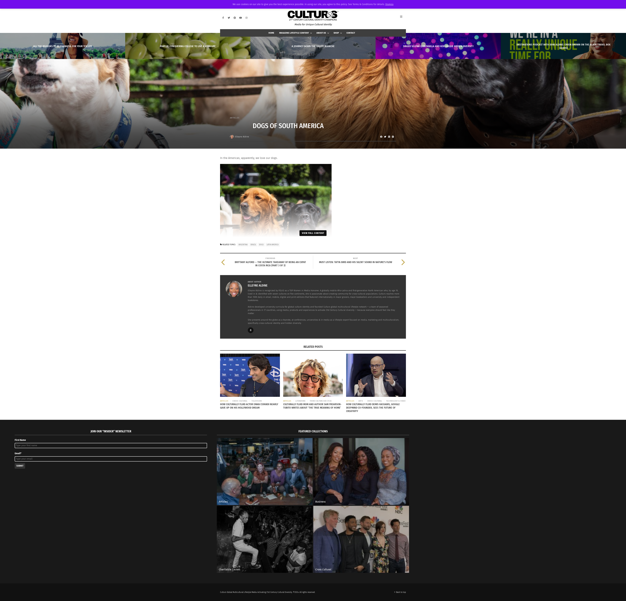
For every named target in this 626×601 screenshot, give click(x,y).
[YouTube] (241, 18)
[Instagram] (246, 18)
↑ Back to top (400, 592)
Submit (19, 465)
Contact (350, 33)
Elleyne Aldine (242, 136)
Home (271, 33)
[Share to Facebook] (381, 137)
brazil (253, 244)
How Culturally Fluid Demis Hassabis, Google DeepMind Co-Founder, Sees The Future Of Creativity (373, 408)
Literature (301, 401)
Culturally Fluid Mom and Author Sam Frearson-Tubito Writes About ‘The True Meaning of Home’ (312, 406)
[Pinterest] (235, 18)
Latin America (272, 244)
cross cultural (239, 401)
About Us (321, 33)
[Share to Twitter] (385, 137)
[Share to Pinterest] (393, 137)
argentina (242, 244)
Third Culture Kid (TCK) (321, 401)
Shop (336, 33)
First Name (20, 440)
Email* (18, 453)
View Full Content (313, 233)
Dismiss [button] (389, 4)
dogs (261, 244)
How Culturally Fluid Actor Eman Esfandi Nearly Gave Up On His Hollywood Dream (249, 406)
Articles (234, 118)
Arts (360, 401)
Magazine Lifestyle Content (294, 33)
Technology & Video (396, 401)
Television (257, 401)
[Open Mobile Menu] (403, 18)
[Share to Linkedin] (389, 137)
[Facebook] (223, 18)
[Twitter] (229, 18)
